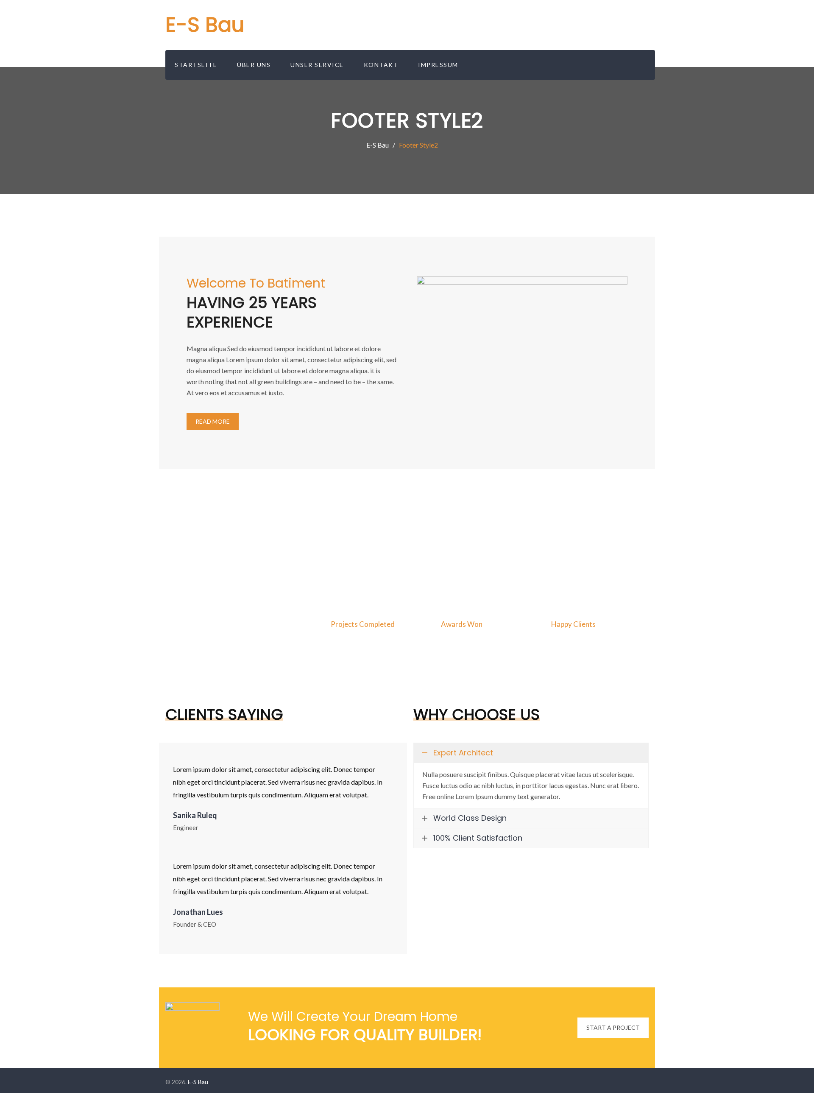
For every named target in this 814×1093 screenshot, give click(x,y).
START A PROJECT (613, 1027)
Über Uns (253, 64)
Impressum (438, 64)
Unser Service (317, 64)
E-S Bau (204, 25)
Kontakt (381, 64)
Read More (212, 421)
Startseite (196, 64)
